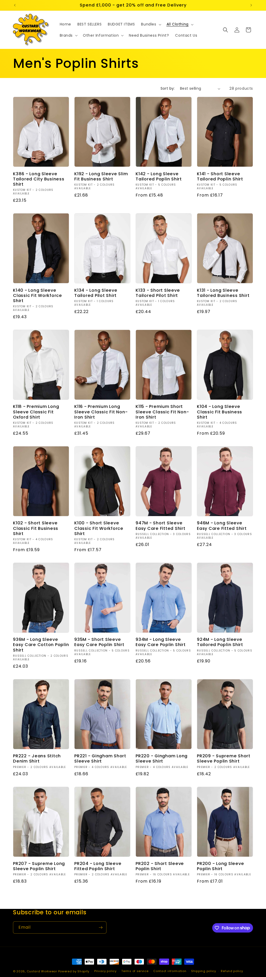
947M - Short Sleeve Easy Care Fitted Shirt (160, 525)
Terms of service (134, 971)
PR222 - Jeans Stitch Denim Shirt (37, 758)
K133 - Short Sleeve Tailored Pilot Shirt (158, 293)
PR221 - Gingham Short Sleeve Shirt (100, 758)
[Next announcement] (251, 5)
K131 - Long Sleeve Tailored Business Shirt (223, 293)
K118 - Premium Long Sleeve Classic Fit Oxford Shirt (36, 412)
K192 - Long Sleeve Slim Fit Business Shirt (101, 176)
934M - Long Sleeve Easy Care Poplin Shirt (161, 642)
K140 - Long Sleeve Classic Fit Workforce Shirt (37, 295)
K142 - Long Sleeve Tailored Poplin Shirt (159, 176)
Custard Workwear (42, 971)
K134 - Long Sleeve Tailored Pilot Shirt (95, 293)
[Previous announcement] (15, 5)
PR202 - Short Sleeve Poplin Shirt (160, 866)
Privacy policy (105, 971)
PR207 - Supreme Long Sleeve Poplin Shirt (39, 866)
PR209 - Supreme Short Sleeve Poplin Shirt (223, 758)
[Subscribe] (100, 927)
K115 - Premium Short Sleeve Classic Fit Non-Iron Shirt (162, 412)
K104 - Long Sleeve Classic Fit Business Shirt (219, 412)
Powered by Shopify (74, 971)
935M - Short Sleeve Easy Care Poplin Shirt (99, 642)
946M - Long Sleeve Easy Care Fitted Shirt (222, 525)
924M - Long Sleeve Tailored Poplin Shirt (220, 642)
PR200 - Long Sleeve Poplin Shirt (220, 866)
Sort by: (168, 88)
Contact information (169, 971)
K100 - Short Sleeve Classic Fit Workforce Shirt (98, 528)
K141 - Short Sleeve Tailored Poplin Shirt (220, 176)
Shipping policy (203, 971)
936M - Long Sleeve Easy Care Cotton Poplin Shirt (41, 645)
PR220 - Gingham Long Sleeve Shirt (162, 758)
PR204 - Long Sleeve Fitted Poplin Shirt (97, 866)
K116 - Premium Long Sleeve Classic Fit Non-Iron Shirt (101, 412)
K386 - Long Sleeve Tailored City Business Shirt (38, 179)
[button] (150, 24)
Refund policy (232, 971)
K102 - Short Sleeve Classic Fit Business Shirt (35, 528)
